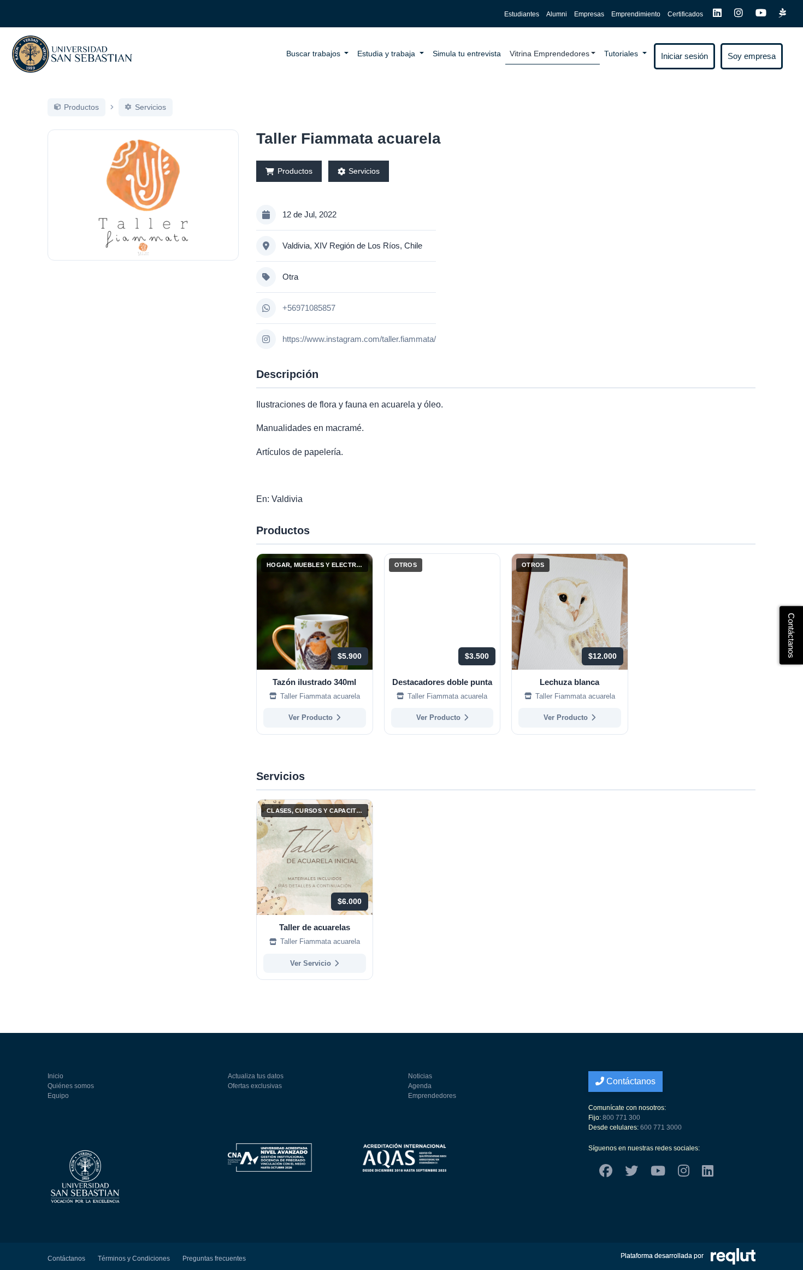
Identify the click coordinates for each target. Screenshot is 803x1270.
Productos (294, 171)
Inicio (55, 1076)
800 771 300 (621, 1117)
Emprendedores (432, 1096)
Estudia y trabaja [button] (387, 53)
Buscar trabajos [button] (314, 53)
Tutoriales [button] (622, 53)
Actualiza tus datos (256, 1076)
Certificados (685, 14)
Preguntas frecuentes (214, 1258)
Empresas (589, 14)
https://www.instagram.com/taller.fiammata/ (359, 339)
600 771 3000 (661, 1127)
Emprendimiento (635, 14)
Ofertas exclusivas (255, 1086)
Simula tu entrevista (467, 53)
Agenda (420, 1086)
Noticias (420, 1076)
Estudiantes (521, 14)
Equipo (58, 1096)
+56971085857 (308, 307)
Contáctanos (630, 1081)
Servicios (364, 171)
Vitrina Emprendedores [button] (549, 53)
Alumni (556, 14)
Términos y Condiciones (134, 1258)
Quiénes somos (71, 1086)
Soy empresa (752, 56)
